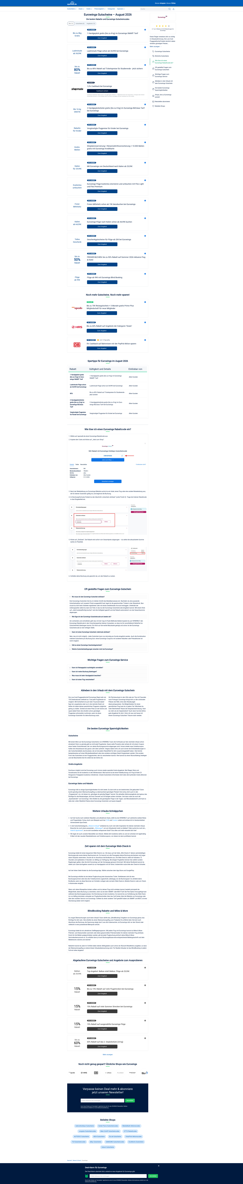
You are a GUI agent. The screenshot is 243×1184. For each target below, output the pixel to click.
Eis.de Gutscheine (115, 1136)
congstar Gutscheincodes (87, 1131)
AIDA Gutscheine (99, 1136)
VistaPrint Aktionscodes (134, 1136)
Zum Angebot (102, 38)
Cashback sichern (102, 91)
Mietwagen (98, 828)
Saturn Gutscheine (108, 1147)
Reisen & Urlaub (94, 826)
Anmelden (130, 1100)
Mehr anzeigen (108, 1054)
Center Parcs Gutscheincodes (108, 1126)
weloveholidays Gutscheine (85, 1126)
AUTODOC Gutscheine (81, 1136)
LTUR (107, 820)
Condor (115, 820)
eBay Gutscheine (95, 1142)
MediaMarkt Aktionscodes (131, 1126)
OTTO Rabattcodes (130, 1131)
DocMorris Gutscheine (136, 1142)
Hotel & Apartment (76, 830)
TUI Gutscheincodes (78, 1142)
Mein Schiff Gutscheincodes (109, 1131)
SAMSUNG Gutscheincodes (115, 1142)
